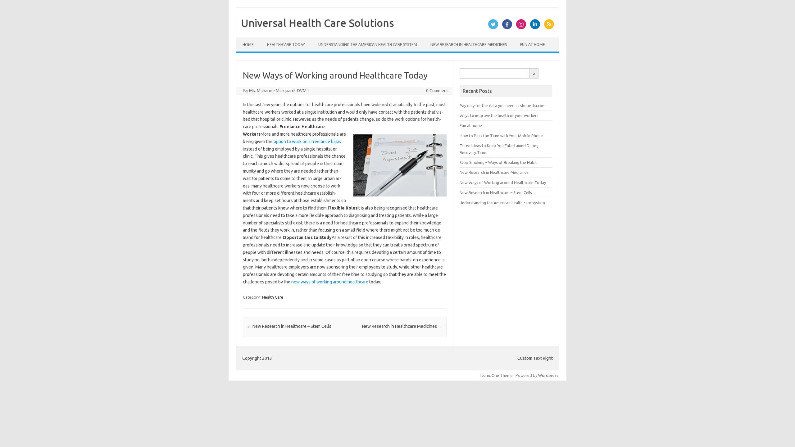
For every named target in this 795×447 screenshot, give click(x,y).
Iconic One (489, 375)
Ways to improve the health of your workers (499, 115)
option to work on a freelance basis (307, 141)
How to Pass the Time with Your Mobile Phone (501, 135)
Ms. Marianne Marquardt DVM (278, 90)
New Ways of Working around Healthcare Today (503, 182)
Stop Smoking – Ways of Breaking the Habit (498, 162)
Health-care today (286, 45)
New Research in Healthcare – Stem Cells (289, 326)
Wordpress (548, 375)
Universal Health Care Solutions (317, 23)
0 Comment (437, 90)
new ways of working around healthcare (329, 281)
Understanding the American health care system (367, 45)
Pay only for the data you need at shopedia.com (503, 105)
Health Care (272, 297)
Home (248, 45)
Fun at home (532, 45)
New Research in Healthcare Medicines (468, 45)
